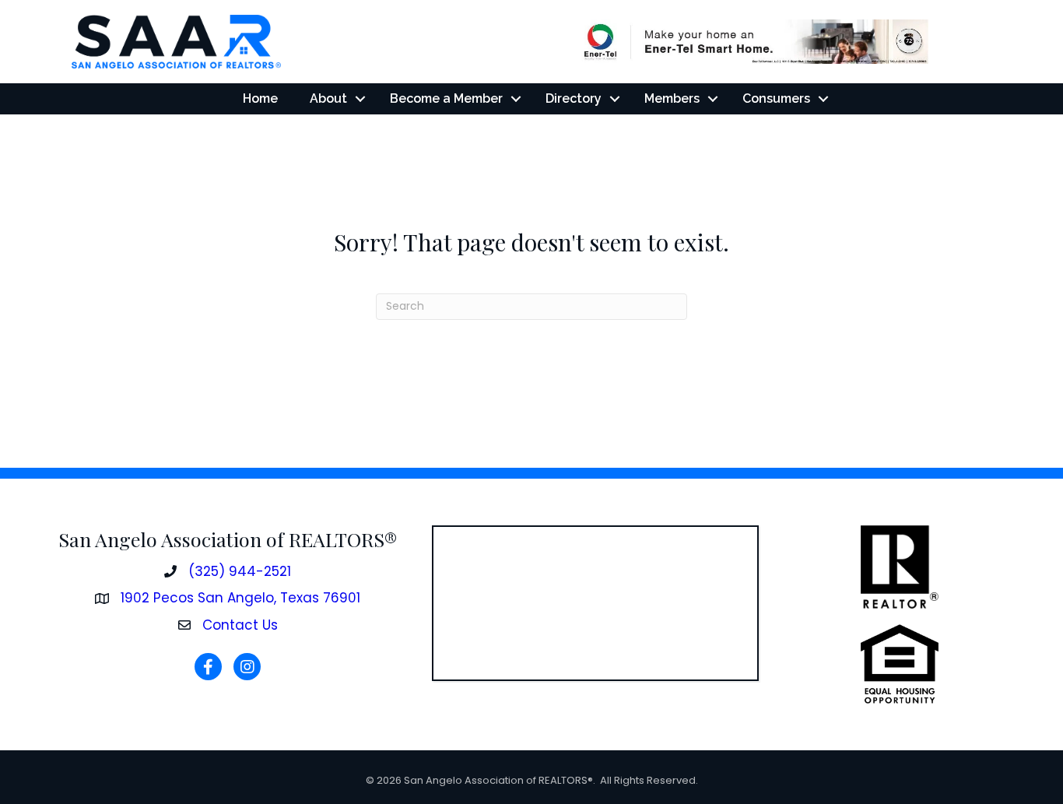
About (328, 98)
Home (260, 98)
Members (672, 98)
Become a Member (446, 98)
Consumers (776, 98)
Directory (574, 98)
